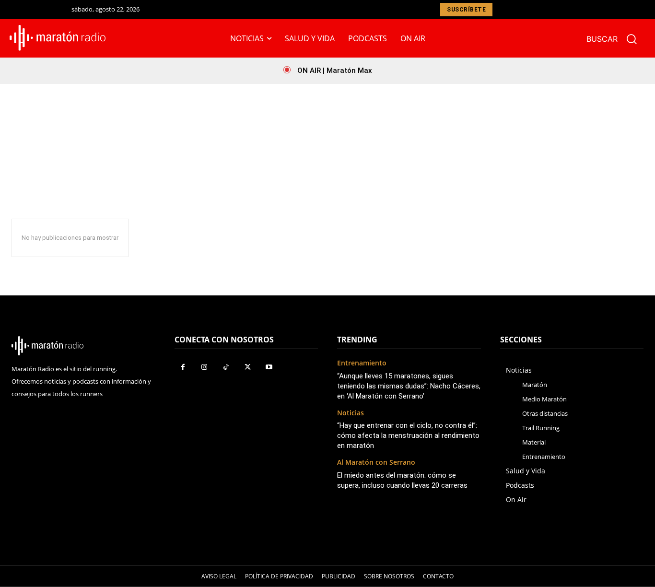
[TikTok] (226, 367)
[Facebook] (183, 367)
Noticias (350, 413)
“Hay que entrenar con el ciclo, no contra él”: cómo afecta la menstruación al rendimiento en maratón (408, 435)
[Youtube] (269, 367)
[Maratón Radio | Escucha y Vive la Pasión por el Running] (58, 38)
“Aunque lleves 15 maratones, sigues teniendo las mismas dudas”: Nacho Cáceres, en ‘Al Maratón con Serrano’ (408, 386)
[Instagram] (204, 367)
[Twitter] (247, 367)
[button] (615, 39)
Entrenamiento (361, 363)
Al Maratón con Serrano (376, 462)
